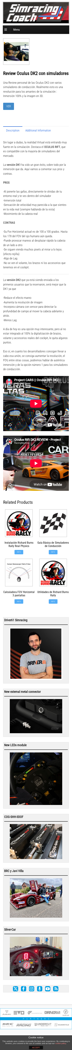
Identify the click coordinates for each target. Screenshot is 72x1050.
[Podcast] (39, 989)
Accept (36, 1047)
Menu (16, 29)
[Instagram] (31, 989)
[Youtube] (47, 989)
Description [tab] (12, 130)
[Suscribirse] (55, 989)
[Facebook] (23, 989)
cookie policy (60, 1043)
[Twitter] (15, 989)
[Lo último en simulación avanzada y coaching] (37, 21)
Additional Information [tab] (38, 130)
